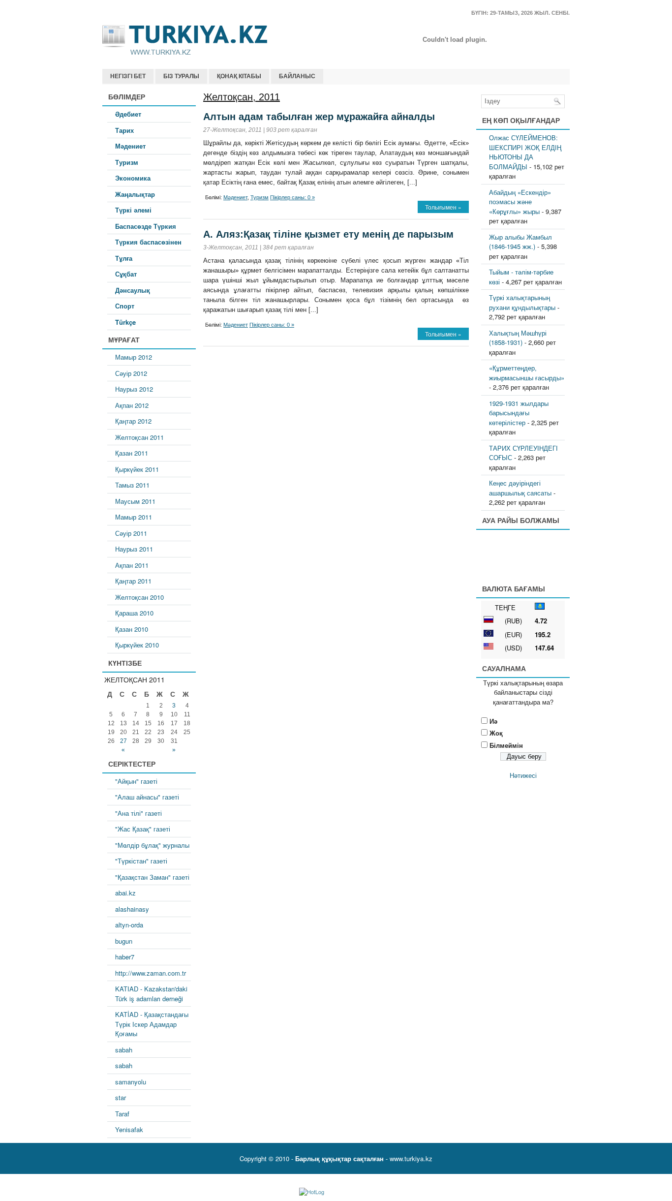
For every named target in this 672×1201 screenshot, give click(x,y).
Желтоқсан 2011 (139, 437)
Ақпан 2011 (132, 565)
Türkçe (125, 322)
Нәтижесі (523, 775)
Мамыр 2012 (133, 357)
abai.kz (125, 892)
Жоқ (496, 733)
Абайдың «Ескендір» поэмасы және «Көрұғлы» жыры (520, 201)
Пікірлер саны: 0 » (292, 197)
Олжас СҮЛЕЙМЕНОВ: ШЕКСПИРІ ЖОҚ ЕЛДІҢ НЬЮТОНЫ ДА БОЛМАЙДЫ (525, 152)
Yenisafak (129, 1129)
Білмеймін (506, 745)
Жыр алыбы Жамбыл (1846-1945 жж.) (520, 241)
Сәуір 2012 (131, 373)
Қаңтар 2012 (133, 421)
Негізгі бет (128, 76)
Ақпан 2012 (132, 405)
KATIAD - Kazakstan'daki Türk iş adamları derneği (151, 993)
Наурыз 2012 (134, 389)
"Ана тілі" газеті (138, 813)
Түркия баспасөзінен (148, 241)
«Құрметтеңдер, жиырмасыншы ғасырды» (526, 372)
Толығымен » (443, 207)
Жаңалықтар (135, 194)
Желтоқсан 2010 (139, 597)
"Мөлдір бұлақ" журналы (152, 845)
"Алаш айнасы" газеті (147, 796)
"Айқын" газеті (136, 781)
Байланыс (297, 76)
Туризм (126, 162)
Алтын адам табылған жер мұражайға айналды (319, 116)
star (120, 1097)
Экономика (133, 178)
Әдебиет (128, 114)
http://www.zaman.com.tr (150, 973)
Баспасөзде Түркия (145, 226)
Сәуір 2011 (131, 533)
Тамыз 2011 (132, 485)
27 (123, 741)
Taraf (122, 1113)
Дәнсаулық (132, 290)
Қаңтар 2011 (133, 580)
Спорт (124, 305)
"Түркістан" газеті (141, 860)
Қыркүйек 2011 (137, 469)
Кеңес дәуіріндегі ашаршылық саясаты (520, 487)
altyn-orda (129, 924)
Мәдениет (130, 146)
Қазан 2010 (131, 629)
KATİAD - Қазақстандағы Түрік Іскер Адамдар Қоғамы (151, 1024)
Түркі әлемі (133, 210)
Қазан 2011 (131, 453)
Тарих (124, 130)
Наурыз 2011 (134, 549)
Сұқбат (126, 273)
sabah (123, 1049)
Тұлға (123, 258)
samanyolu (130, 1081)
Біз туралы (181, 76)
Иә (493, 721)
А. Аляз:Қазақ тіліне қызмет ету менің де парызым (328, 234)
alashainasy (132, 909)
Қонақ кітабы (239, 76)
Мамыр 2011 (133, 517)
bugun (123, 941)
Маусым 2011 (135, 501)
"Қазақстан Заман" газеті (152, 877)
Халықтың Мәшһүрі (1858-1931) (518, 337)
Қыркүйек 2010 (137, 644)
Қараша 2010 (134, 612)
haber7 (124, 956)
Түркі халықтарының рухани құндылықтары (522, 302)
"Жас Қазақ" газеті (142, 828)
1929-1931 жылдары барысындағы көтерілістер (519, 413)
